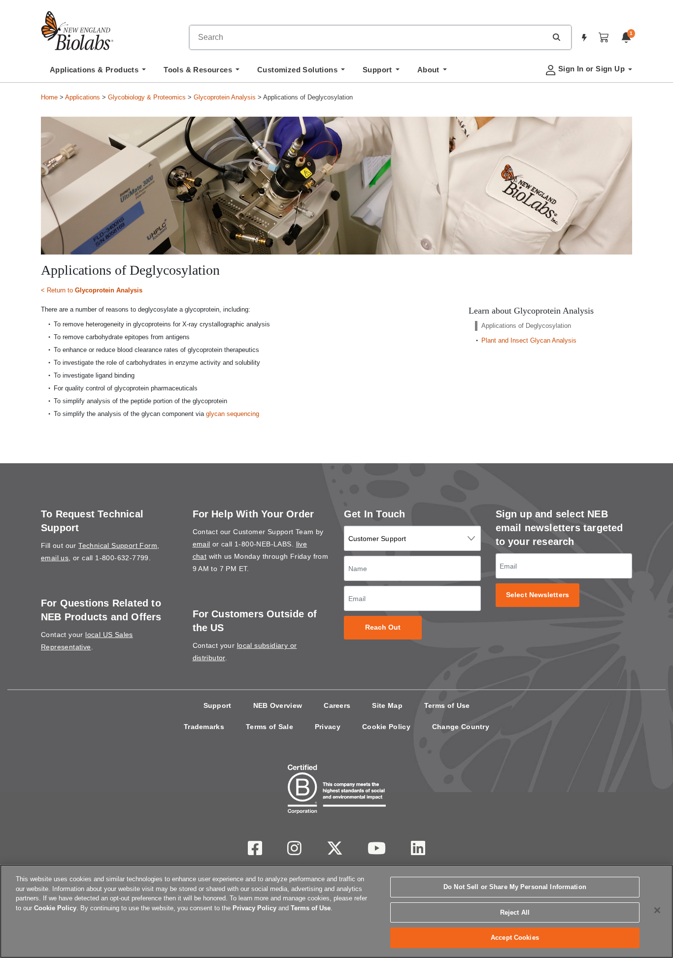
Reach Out (383, 627)
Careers (337, 705)
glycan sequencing (232, 413)
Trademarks (204, 727)
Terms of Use (447, 705)
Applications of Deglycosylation (526, 325)
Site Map (387, 705)
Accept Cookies (515, 937)
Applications (82, 97)
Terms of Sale (269, 727)
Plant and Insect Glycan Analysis (528, 340)
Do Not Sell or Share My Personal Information (514, 887)
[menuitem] (98, 72)
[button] (556, 37)
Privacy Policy (254, 908)
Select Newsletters (537, 595)
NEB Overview (278, 705)
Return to (94, 290)
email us (54, 558)
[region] (336, 911)
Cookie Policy (386, 727)
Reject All (515, 912)
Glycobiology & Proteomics (147, 97)
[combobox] (368, 37)
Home (49, 97)
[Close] (657, 910)
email (201, 544)
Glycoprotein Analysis (225, 97)
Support (217, 705)
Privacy (327, 727)
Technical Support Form (117, 545)
